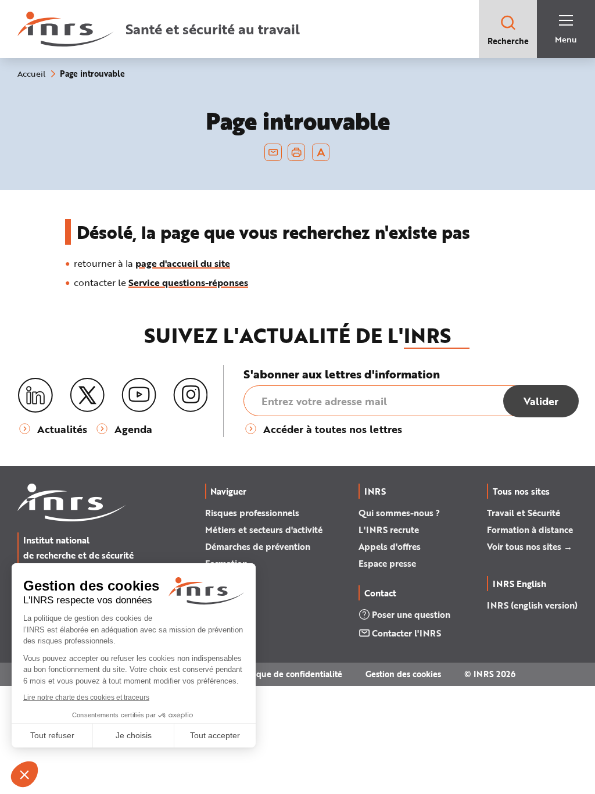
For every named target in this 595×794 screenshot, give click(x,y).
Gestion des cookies (403, 674)
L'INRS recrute (389, 529)
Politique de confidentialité (289, 674)
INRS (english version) (532, 605)
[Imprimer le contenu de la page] (297, 152)
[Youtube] (138, 395)
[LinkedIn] (35, 395)
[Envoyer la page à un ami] (273, 152)
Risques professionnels (252, 512)
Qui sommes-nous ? (399, 512)
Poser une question (411, 614)
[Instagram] (190, 395)
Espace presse (387, 563)
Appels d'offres (390, 546)
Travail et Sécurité (523, 512)
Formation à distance (530, 529)
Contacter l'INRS (406, 633)
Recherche (508, 41)
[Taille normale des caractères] (321, 152)
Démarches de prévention (257, 546)
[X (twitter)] (87, 395)
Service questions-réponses (188, 282)
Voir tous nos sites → (529, 546)
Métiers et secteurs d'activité (263, 529)
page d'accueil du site (182, 263)
